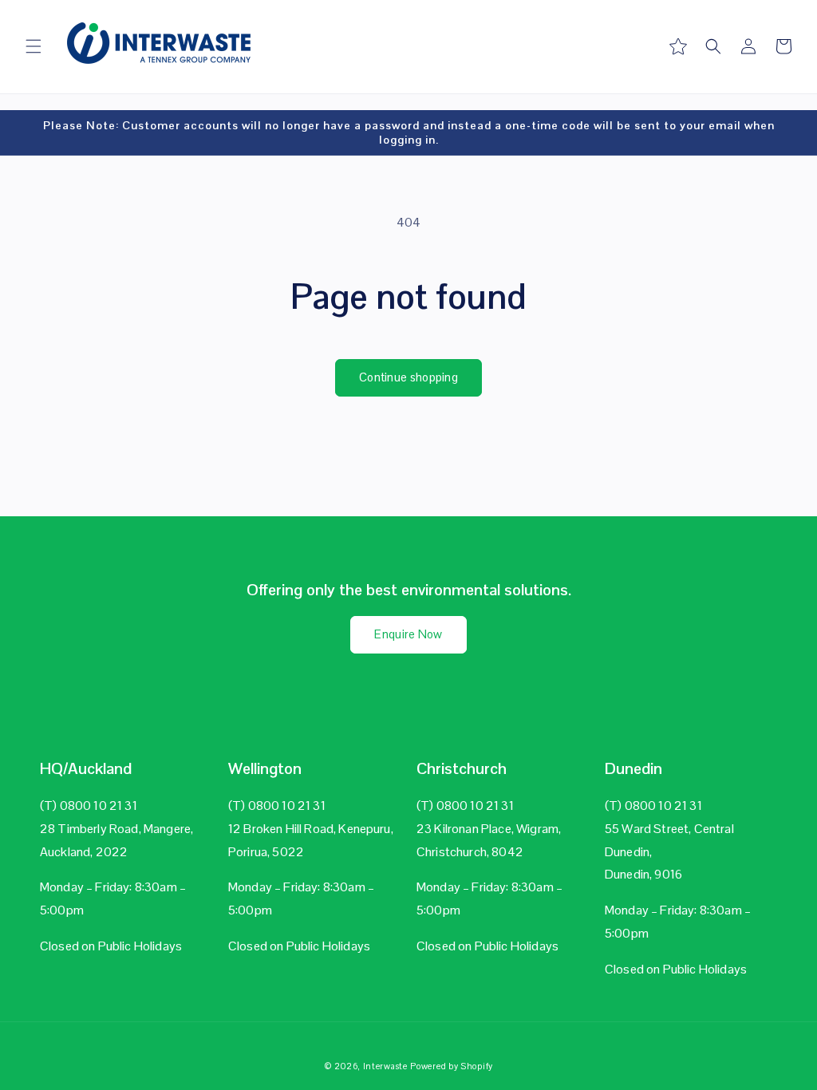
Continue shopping (408, 377)
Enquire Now (408, 634)
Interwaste (385, 1066)
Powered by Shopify (451, 1066)
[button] (33, 46)
